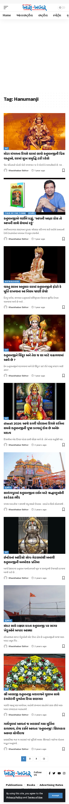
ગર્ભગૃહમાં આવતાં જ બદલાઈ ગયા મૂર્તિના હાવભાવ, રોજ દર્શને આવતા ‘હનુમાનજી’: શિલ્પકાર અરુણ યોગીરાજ (34, 729)
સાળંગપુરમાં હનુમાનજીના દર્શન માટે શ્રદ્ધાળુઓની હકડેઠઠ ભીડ (34, 495)
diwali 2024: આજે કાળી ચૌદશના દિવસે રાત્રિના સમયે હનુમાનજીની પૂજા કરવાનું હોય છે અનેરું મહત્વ (34, 428)
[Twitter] (54, 773)
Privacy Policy (14, 797)
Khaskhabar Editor (19, 170)
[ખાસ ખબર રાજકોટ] (34, 7)
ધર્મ (6, 148)
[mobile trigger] (7, 7)
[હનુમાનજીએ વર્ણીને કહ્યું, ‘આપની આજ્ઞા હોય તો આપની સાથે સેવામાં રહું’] (34, 196)
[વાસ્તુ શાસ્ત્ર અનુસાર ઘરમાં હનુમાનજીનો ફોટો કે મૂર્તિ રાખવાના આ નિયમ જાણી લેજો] (34, 264)
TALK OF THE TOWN (15, 213)
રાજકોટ (32, 213)
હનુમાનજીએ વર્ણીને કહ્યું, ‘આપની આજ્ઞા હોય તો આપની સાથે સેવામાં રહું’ (33, 221)
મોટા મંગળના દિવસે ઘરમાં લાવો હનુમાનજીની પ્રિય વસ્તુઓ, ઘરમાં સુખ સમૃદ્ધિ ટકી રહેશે (34, 156)
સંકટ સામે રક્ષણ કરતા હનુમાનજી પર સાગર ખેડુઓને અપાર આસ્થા (30, 628)
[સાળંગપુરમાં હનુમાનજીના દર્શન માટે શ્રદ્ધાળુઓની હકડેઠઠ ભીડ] (34, 470)
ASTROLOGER (12, 281)
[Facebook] (49, 773)
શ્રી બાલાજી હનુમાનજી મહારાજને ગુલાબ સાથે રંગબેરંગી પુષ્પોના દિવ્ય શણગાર (31, 697)
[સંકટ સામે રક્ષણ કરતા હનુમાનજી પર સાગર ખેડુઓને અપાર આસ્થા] (34, 603)
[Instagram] (64, 773)
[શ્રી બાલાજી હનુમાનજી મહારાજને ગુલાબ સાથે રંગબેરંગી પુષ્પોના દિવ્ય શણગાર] (34, 672)
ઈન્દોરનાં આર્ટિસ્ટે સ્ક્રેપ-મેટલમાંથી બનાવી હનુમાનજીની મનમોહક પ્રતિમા (29, 560)
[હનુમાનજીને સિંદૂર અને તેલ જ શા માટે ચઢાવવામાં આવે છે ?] (34, 333)
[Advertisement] (34, 55)
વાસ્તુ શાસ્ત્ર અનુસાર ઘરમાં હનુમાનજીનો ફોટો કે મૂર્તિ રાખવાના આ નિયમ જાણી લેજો (32, 289)
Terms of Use (35, 797)
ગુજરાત (8, 487)
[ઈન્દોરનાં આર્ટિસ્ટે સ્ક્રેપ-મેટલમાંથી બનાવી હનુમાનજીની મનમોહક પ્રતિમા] (34, 535)
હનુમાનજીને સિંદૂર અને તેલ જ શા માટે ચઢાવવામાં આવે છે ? (34, 358)
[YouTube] (59, 773)
